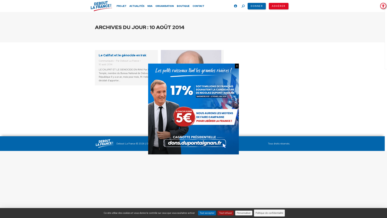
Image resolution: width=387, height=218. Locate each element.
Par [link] (127, 60)
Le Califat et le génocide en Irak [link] (122, 55)
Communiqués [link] (106, 60)
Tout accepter (207, 213)
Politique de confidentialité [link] (269, 213)
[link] (383, 6)
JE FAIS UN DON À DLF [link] (324, 201)
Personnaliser (244, 213)
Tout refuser (225, 213)
